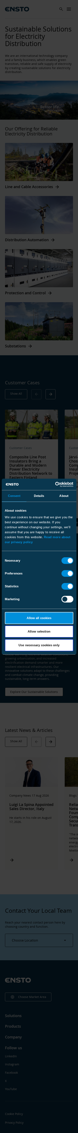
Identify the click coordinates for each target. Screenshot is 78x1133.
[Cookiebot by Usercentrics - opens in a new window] (55, 484)
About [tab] (63, 496)
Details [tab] (39, 496)
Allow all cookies (39, 618)
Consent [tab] (14, 496)
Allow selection (39, 631)
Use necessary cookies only (39, 645)
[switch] (67, 573)
